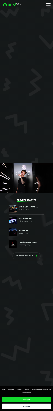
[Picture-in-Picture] (43, 189)
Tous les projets (24, 256)
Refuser (26, 406)
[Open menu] (48, 4)
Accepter (26, 400)
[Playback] (4, 189)
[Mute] (8, 189)
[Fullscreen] (49, 189)
